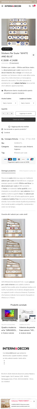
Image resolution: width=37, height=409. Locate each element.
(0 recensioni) (14, 63)
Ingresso (17, 149)
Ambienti (30, 147)
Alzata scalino (6, 99)
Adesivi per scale (20, 147)
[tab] (8, 171)
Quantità (4, 109)
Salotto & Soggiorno (8, 324)
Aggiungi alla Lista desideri (33, 55)
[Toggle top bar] (35, 2)
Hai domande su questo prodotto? (15, 129)
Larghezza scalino (25, 99)
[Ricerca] (29, 6)
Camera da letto (24, 324)
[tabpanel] (18, 238)
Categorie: (5, 147)
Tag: (3, 153)
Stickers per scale (21, 153)
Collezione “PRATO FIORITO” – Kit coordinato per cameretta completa (21, 401)
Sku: (2, 143)
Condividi (7, 133)
